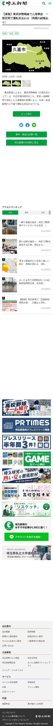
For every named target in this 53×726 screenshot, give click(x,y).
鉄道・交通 (14, 33)
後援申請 (6, 704)
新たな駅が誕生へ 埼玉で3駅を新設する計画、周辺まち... (35, 243)
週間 (26, 213)
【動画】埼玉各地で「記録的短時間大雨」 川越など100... (34, 301)
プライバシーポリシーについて (15, 720)
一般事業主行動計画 (36, 641)
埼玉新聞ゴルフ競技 (10, 658)
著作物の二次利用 (35, 704)
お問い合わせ (8, 646)
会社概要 (6, 632)
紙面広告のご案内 (35, 636)
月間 (43, 213)
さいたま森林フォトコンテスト (39, 664)
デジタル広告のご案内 (11, 641)
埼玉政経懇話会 (8, 663)
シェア (27, 125)
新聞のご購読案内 (9, 636)
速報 (4, 33)
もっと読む (26, 114)
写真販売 (31, 682)
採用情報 (31, 632)
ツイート (21, 125)
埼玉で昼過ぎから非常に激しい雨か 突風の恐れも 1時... (34, 262)
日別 (10, 213)
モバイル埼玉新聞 (9, 682)
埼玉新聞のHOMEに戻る (26, 142)
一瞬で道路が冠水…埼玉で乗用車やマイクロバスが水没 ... (34, 224)
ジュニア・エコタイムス (12, 670)
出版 (4, 687)
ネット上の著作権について (13, 716)
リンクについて (8, 713)
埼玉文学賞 (32, 658)
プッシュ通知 (33, 687)
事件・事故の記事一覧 (26, 134)
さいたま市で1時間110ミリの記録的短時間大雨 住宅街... (34, 281)
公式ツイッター (8, 692)
